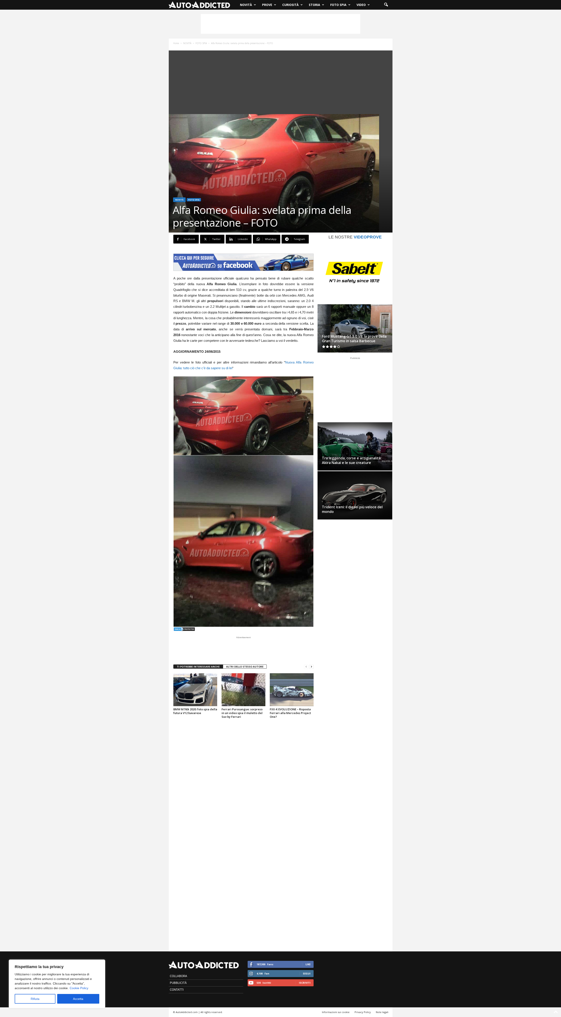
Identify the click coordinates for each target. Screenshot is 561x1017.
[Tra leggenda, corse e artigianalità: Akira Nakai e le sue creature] (355, 446)
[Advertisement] (280, 24)
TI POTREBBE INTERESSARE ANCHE (198, 666)
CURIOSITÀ (290, 5)
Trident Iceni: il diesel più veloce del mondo (352, 509)
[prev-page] (306, 666)
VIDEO (361, 5)
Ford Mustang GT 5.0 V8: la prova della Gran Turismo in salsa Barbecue (354, 338)
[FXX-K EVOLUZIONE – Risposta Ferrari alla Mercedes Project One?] (292, 689)
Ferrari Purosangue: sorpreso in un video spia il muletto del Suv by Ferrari (242, 713)
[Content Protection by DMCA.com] (243, 629)
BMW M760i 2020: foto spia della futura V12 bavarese (195, 711)
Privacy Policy (363, 1012)
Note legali (382, 1012)
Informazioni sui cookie (336, 1012)
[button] (386, 5)
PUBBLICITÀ (178, 983)
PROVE (267, 5)
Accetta (78, 999)
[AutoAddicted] (199, 5)
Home (176, 43)
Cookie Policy (79, 988)
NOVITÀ (246, 5)
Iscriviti (305, 982)
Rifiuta (35, 999)
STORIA (314, 5)
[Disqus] (243, 777)
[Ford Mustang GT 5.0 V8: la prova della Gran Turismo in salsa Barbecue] (355, 328)
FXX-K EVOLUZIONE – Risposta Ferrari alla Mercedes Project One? (290, 713)
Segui (307, 973)
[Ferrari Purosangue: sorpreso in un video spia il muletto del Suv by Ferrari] (243, 689)
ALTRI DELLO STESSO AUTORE (244, 666)
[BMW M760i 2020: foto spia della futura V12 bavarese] (195, 689)
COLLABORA (178, 976)
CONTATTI (177, 989)
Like (308, 964)
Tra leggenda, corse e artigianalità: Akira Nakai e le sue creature (352, 460)
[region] (57, 984)
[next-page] (311, 666)
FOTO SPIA (338, 5)
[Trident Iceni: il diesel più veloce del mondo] (355, 496)
